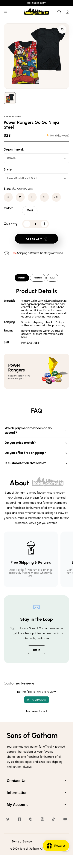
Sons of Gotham (29, 848)
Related (38, 277)
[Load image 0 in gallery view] (9, 98)
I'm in (36, 649)
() (59, 135)
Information (17, 793)
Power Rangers (13, 116)
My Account (17, 805)
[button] (5, 12)
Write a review (36, 699)
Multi (30, 210)
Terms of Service (22, 841)
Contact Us (16, 781)
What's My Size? (25, 189)
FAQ (52, 277)
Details (21, 277)
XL (44, 197)
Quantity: (11, 224)
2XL (56, 197)
